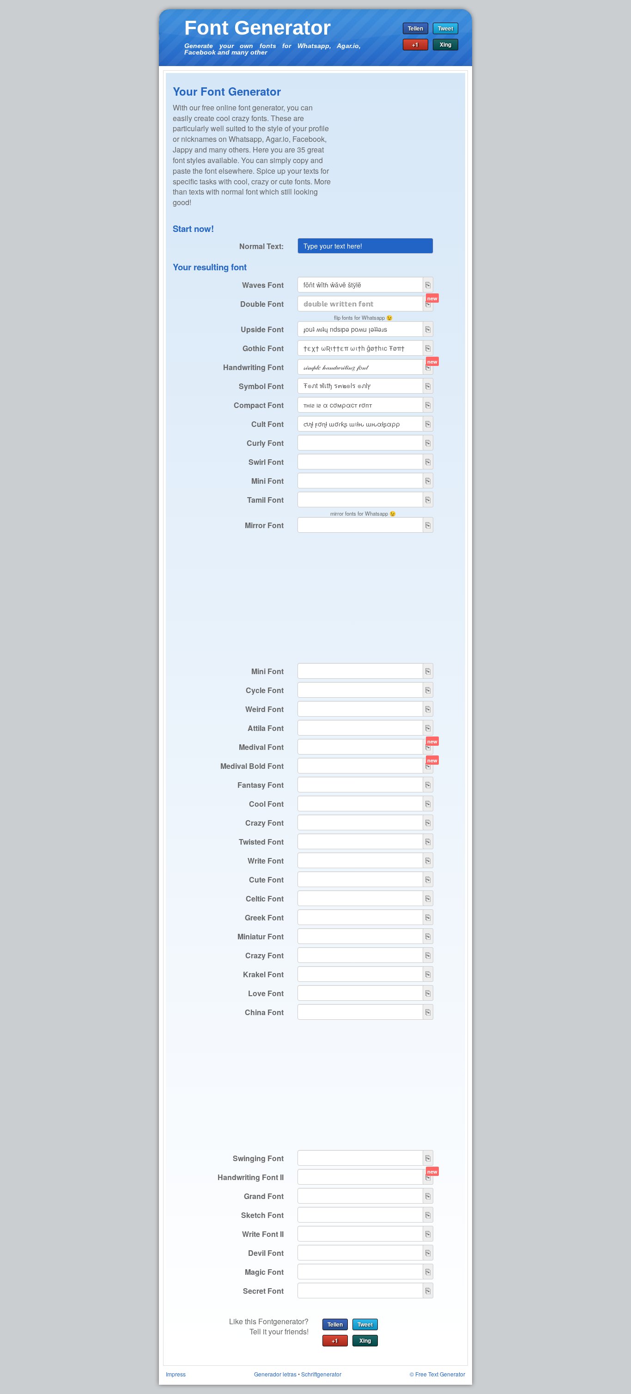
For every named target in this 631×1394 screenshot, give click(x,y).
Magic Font (264, 1271)
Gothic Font (263, 348)
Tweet (445, 28)
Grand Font (264, 1196)
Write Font (266, 860)
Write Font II (263, 1234)
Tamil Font (265, 499)
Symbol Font (261, 386)
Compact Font (259, 405)
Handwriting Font (253, 367)
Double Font (262, 303)
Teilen (415, 28)
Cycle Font (265, 690)
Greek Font (264, 917)
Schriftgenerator (321, 1374)
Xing (445, 44)
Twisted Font (261, 841)
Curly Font (265, 443)
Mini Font (267, 480)
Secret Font (263, 1290)
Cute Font (266, 879)
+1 (415, 44)
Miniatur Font (260, 936)
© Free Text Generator (437, 1374)
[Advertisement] (400, 160)
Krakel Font (263, 974)
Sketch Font (262, 1215)
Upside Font (262, 329)
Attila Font (266, 728)
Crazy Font (264, 822)
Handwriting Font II (251, 1177)
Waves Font (263, 285)
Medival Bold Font (252, 766)
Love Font (266, 993)
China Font (264, 1012)
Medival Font (261, 747)
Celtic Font (265, 898)
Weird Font (264, 709)
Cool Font (266, 803)
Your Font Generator (227, 91)
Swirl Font (266, 462)
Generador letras (275, 1374)
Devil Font (266, 1253)
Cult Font (267, 424)
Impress (176, 1374)
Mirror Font (264, 525)
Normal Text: (261, 246)
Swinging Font (258, 1158)
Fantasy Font (260, 784)
